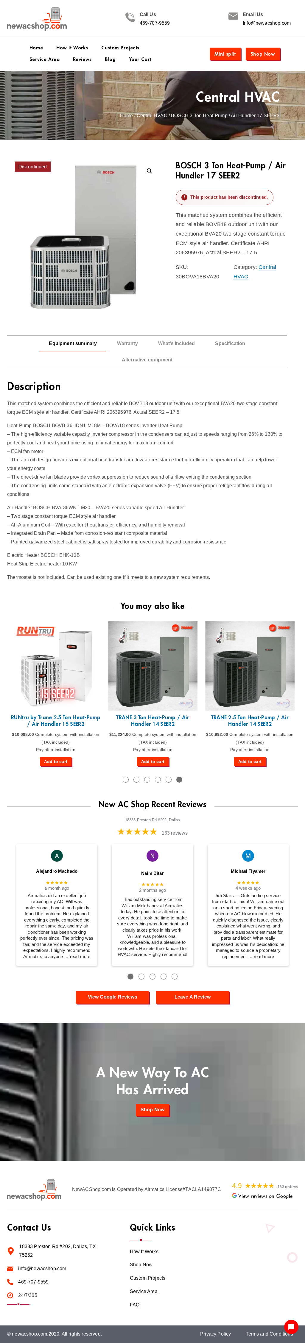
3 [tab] (147, 780)
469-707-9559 (155, 23)
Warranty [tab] (127, 343)
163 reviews (175, 833)
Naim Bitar (152, 873)
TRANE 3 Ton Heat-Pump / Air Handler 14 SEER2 (152, 721)
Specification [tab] (230, 343)
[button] (149, 171)
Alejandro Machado (56, 871)
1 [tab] (126, 780)
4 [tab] (158, 780)
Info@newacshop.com (267, 23)
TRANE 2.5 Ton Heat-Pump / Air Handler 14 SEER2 (250, 721)
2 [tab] (136, 780)
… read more (77, 956)
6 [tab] (179, 780)
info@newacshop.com (42, 1268)
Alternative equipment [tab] (147, 360)
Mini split (225, 54)
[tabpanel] (55, 694)
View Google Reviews (112, 997)
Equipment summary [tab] (73, 343)
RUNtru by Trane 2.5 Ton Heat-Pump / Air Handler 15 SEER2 (55, 721)
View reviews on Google (265, 1196)
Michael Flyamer (248, 871)
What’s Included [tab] (176, 343)
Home (126, 115)
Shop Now (262, 54)
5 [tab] (169, 780)
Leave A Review (193, 997)
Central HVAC (238, 97)
